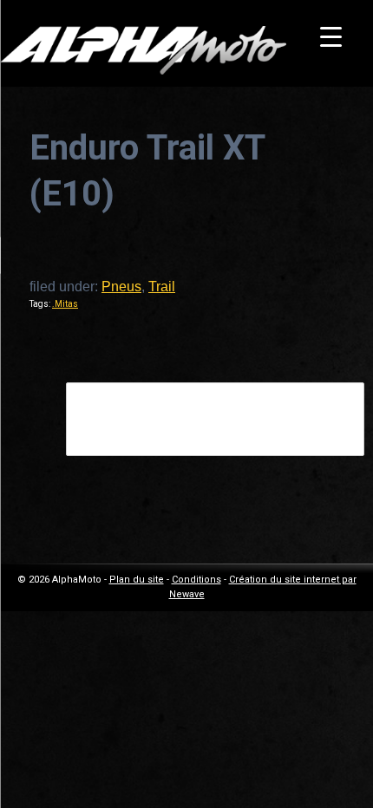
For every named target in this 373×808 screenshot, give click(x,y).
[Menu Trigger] (331, 37)
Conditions (196, 579)
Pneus (121, 286)
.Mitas (65, 304)
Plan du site (136, 579)
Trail (161, 286)
